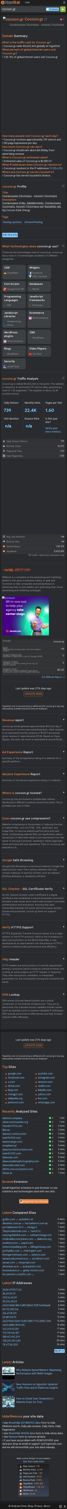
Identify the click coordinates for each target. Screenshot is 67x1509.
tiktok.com (14, 1086)
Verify (33, 927)
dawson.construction (14, 1133)
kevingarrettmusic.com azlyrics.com (23, 1254)
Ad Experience (33, 752)
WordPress (37, 337)
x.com (11, 1082)
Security (9, 361)
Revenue (33, 720)
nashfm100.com (11, 1153)
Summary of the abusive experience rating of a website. (31, 780)
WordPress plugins (11, 334)
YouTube (36, 353)
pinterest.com (16, 1102)
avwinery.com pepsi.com (17, 1243)
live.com (42, 1098)
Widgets (34, 267)
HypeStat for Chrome (36, 1201)
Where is (33, 793)
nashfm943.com (11, 1137)
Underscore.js (14, 321)
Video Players (37, 348)
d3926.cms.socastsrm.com (17, 1169)
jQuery (10, 325)
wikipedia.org (15, 1098)
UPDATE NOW (33, 694)
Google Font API (15, 289)
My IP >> (59, 1351)
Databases (36, 284)
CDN (7, 267)
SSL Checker (33, 889)
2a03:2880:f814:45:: (13, 1325)
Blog (30, 1506)
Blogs (7, 348)
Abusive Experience (33, 774)
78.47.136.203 (10, 1344)
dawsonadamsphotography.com (20, 1161)
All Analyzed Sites (17, 1506)
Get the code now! (33, 1461)
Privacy (38, 1506)
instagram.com (46, 1077)
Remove (13, 1436)
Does (33, 818)
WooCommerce (40, 318)
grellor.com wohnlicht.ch (17, 1219)
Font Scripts (11, 284)
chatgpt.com (15, 1094)
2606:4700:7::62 (12, 1289)
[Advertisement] (33, 97)
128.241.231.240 (11, 1340)
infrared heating (34, 222)
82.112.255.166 (10, 1309)
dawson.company (12, 1118)
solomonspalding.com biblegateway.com (26, 1246)
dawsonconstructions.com (17, 1149)
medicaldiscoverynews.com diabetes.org (26, 1239)
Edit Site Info (10, 235)
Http (33, 959)
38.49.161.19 (8, 1293)
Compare (53, 9)
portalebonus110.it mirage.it (19, 1227)
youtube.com (45, 1073)
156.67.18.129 (9, 1313)
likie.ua (6, 1130)
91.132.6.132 (55, 168)
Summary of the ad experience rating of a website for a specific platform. (31, 760)
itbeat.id (7, 1173)
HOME (27, 2)
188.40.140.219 (11, 1336)
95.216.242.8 (9, 1301)
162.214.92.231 (10, 1329)
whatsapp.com (46, 1102)
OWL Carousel (39, 276)
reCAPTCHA (13, 366)
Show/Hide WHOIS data (22, 1433)
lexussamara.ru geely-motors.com (23, 1270)
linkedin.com (44, 1090)
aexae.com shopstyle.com (18, 1262)
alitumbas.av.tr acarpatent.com (21, 1266)
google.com (14, 1073)
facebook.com (16, 1077)
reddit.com (44, 1086)
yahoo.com (44, 1094)
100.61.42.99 (9, 1297)
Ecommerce (36, 313)
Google (33, 860)
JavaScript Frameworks (37, 298)
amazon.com (45, 1082)
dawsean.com (10, 1157)
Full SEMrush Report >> (53, 677)
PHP (9, 305)
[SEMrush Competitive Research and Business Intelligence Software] (16, 570)
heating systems (12, 222)
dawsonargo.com (12, 1141)
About (47, 1506)
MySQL (35, 289)
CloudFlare (12, 273)
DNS (33, 994)
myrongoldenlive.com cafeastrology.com (27, 1235)
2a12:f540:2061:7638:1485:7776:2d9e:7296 (26, 1321)
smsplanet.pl (9, 1145)
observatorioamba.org (15, 1122)
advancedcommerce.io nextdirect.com (25, 1258)
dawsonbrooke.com (13, 1165)
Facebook (37, 273)
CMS (32, 332)
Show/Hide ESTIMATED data (25, 1422)
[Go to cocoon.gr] (45, 19)
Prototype (37, 305)
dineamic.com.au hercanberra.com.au (25, 1223)
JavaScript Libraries (11, 314)
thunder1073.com (12, 1126)
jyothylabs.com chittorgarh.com (22, 1250)
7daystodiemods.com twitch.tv (21, 1231)
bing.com (13, 1090)
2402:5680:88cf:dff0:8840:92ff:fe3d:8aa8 (26, 1305)
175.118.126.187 (10, 1332)
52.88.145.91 (9, 1317)
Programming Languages (12, 298)
